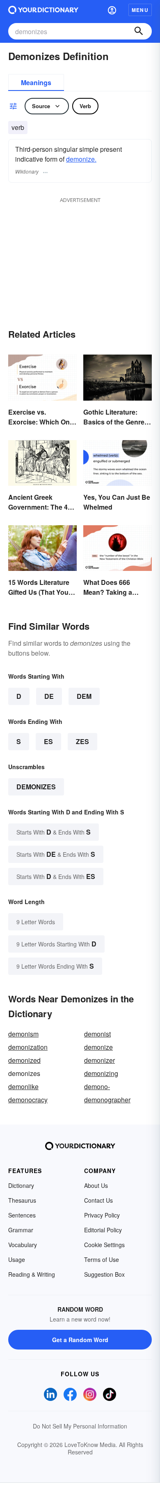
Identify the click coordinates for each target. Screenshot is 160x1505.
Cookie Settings (104, 1245)
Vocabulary (22, 1245)
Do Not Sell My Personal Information (80, 1426)
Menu (140, 10)
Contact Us (98, 1200)
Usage (16, 1259)
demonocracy (28, 1099)
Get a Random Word (80, 1340)
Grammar (20, 1230)
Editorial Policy (103, 1230)
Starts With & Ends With (53, 832)
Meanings (36, 82)
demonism (23, 1034)
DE (49, 696)
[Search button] (138, 31)
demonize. (81, 159)
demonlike (23, 1086)
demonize (98, 1047)
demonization (28, 1047)
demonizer (99, 1060)
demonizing (101, 1073)
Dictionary (21, 1185)
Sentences (22, 1215)
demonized (24, 1060)
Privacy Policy (102, 1215)
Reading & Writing (31, 1274)
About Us (96, 1185)
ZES (82, 741)
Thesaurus (22, 1200)
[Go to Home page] (43, 10)
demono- (97, 1086)
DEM (84, 696)
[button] (112, 10)
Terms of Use (101, 1259)
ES (48, 741)
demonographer (107, 1099)
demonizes (36, 786)
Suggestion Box (104, 1274)
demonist (97, 1034)
